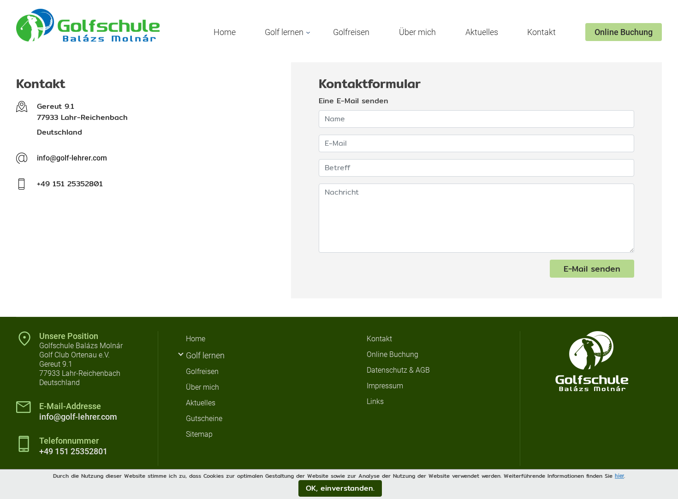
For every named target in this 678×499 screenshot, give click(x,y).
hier (619, 476)
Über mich (417, 32)
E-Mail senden (592, 268)
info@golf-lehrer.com (72, 158)
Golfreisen (351, 32)
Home (225, 32)
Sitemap (199, 434)
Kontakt (541, 32)
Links (375, 401)
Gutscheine (204, 418)
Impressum (385, 385)
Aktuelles (481, 32)
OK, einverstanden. (340, 488)
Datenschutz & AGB (398, 370)
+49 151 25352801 (73, 451)
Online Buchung (624, 32)
